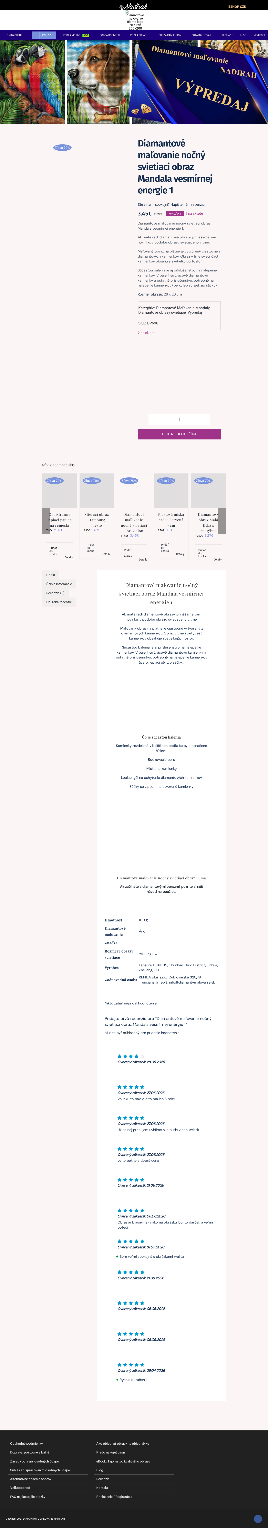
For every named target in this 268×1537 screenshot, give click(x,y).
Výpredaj (195, 312)
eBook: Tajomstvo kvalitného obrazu (123, 1461)
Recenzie (102, 1479)
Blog (99, 1470)
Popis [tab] (50, 575)
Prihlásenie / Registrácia (114, 1497)
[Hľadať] (244, 20)
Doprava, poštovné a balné (29, 1452)
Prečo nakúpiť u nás (111, 1452)
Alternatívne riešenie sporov (30, 1479)
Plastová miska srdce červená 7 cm (171, 520)
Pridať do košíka (179, 434)
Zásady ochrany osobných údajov (34, 1461)
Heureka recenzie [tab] (59, 602)
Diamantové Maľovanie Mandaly (183, 308)
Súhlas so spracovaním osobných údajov (40, 1470)
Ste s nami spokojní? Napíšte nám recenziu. (172, 204)
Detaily (69, 557)
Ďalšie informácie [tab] (59, 584)
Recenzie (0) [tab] (55, 593)
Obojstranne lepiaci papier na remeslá (59, 520)
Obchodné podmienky (26, 1443)
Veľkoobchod (20, 1488)
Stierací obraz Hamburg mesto (97, 520)
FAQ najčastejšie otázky (27, 1497)
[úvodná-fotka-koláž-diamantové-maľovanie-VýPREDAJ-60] (134, 42)
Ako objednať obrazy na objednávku (122, 1443)
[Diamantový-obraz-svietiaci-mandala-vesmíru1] (86, 142)
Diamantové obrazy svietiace (162, 312)
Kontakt (102, 1488)
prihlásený (131, 1032)
